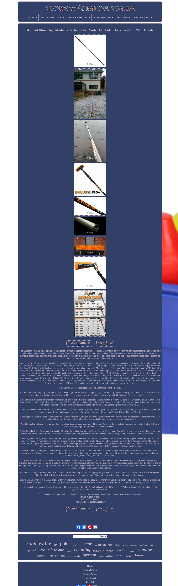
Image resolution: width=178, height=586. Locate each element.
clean (117, 545)
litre (42, 550)
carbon (109, 556)
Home (90, 566)
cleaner (138, 555)
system (89, 555)
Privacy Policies (90, 574)
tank (88, 543)
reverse (101, 556)
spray (73, 545)
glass (69, 556)
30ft (55, 545)
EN (87, 582)
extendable (42, 555)
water (45, 543)
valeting (121, 550)
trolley (54, 555)
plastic (97, 550)
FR (92, 582)
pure (125, 544)
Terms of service (90, 578)
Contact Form (90, 570)
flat (110, 544)
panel (32, 550)
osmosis (69, 551)
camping (100, 544)
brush (31, 544)
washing (143, 545)
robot (132, 551)
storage (108, 550)
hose (63, 555)
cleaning (82, 549)
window (144, 549)
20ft (80, 545)
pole (64, 543)
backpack (133, 545)
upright (77, 556)
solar (119, 555)
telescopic (56, 550)
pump (128, 556)
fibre (152, 545)
